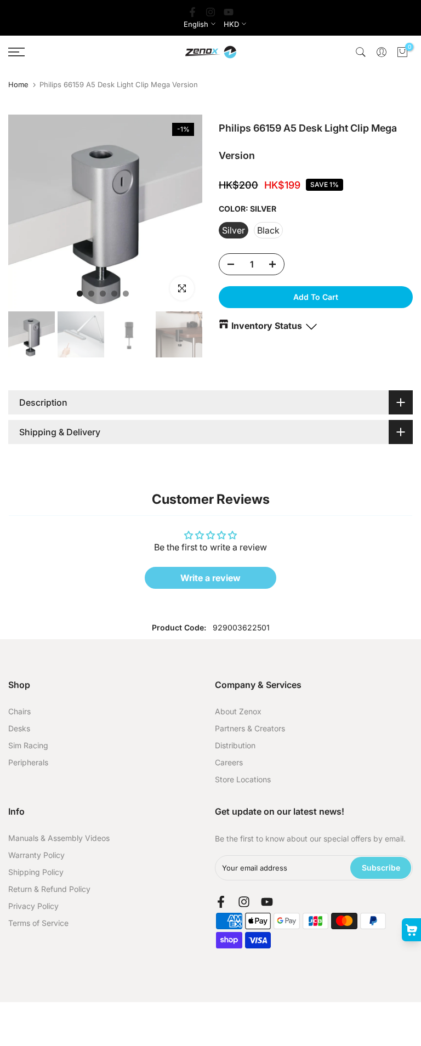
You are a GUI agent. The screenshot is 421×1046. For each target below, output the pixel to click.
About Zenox (238, 711)
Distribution (235, 745)
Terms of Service (38, 923)
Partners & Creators (250, 728)
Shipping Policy (36, 872)
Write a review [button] (210, 577)
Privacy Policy (33, 906)
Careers (229, 762)
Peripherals (28, 762)
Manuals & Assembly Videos (59, 838)
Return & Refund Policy (49, 889)
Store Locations (243, 779)
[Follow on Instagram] (210, 12)
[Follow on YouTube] (229, 12)
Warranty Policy (36, 855)
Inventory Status (266, 325)
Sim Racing (28, 745)
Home (18, 84)
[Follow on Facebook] (192, 12)
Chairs (19, 711)
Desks (19, 728)
